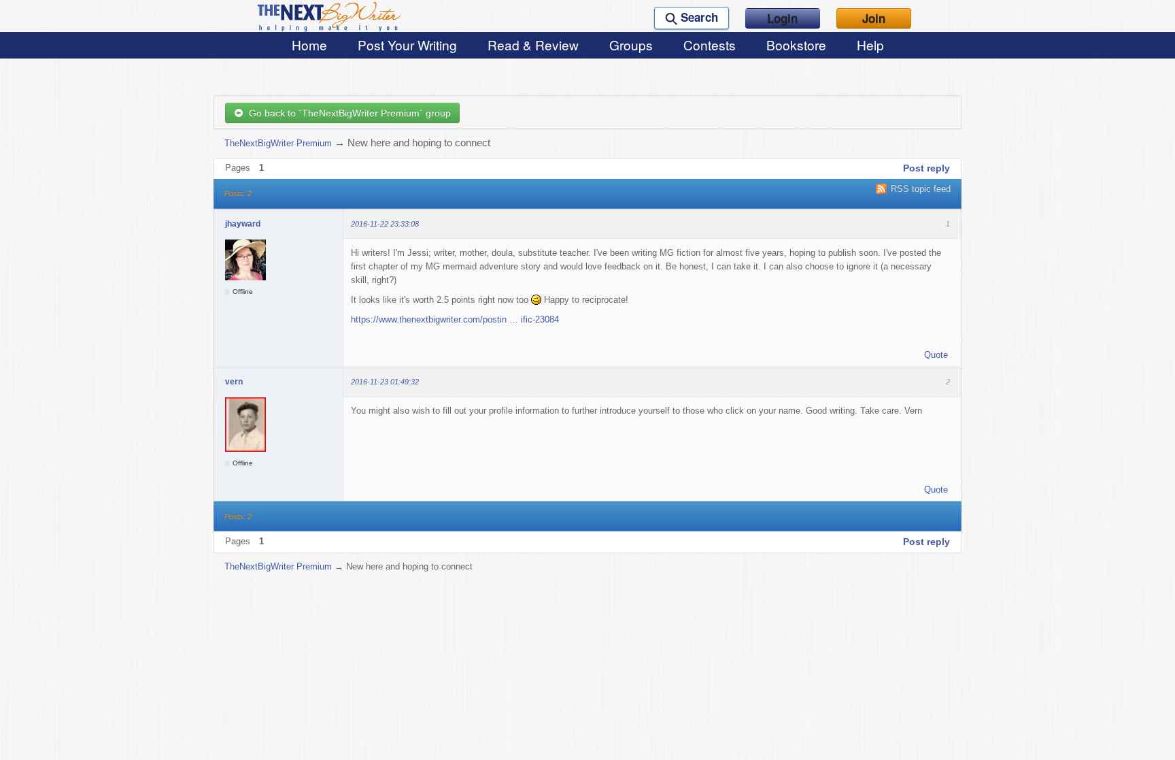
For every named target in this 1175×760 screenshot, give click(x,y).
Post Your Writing (407, 44)
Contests (709, 44)
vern (234, 381)
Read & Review (533, 44)
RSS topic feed (921, 189)
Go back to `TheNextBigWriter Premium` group (347, 113)
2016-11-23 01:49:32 (385, 382)
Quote (936, 355)
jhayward (242, 224)
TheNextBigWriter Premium (278, 143)
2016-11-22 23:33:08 (385, 224)
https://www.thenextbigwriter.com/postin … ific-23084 (455, 319)
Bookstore (796, 44)
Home (309, 44)
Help (870, 44)
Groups (631, 44)
